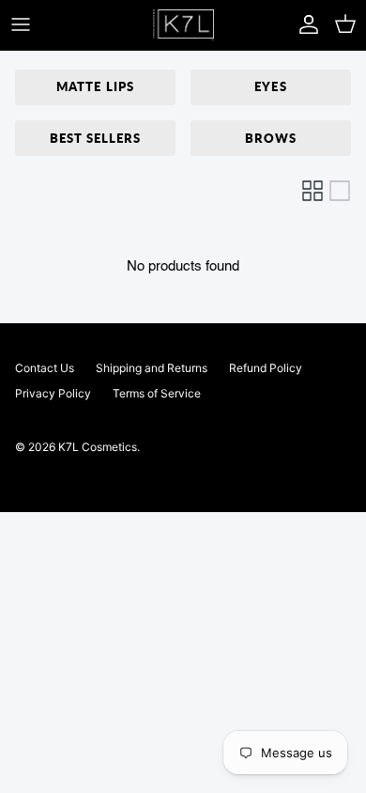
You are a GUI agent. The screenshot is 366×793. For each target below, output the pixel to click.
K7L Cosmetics (97, 447)
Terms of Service (157, 393)
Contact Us (44, 368)
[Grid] (312, 190)
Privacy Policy (53, 393)
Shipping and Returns (151, 368)
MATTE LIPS (94, 86)
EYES (270, 86)
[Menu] (20, 24)
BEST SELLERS (95, 138)
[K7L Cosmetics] (183, 24)
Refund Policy (265, 368)
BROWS (271, 138)
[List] (339, 190)
